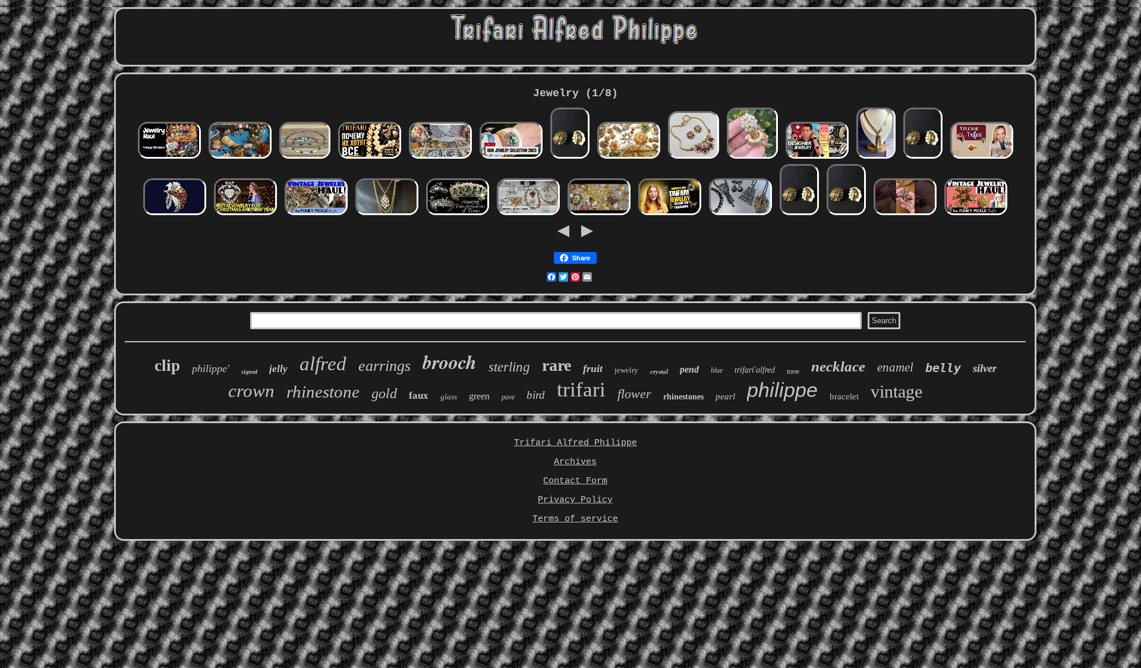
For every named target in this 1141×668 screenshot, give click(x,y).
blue (717, 370)
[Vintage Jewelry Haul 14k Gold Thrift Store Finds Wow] (975, 214)
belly (943, 368)
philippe (782, 390)
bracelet (844, 396)
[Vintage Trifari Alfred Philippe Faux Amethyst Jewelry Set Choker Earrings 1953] (693, 158)
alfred (323, 363)
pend (689, 369)
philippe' (210, 368)
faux (418, 395)
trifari (581, 389)
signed (249, 371)
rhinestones (683, 396)
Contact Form (575, 481)
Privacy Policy (575, 500)
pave (508, 397)
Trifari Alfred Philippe (575, 443)
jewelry (626, 369)
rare (556, 365)
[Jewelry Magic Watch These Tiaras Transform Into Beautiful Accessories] (457, 214)
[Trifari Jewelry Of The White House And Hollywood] (369, 158)
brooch (450, 361)
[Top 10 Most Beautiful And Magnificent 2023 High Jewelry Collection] (511, 158)
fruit (593, 368)
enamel (895, 367)
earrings (384, 365)
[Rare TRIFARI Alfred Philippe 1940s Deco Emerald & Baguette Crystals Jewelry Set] (305, 158)
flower (634, 393)
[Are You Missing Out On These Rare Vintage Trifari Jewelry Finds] (981, 158)
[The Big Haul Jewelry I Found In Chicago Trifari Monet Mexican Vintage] (440, 158)
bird (536, 395)
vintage (896, 391)
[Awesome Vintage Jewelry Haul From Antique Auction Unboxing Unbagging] (316, 214)
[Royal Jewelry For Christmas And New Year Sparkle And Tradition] (245, 214)
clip (167, 365)
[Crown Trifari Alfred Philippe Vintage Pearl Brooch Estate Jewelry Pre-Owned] (752, 158)
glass (448, 396)
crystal (659, 371)
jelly (278, 368)
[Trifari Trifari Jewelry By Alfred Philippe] (174, 214)
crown (251, 390)
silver (985, 368)
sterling (509, 367)
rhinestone (323, 391)
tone (793, 371)
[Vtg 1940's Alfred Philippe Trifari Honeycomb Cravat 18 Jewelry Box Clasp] (876, 158)
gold (384, 393)
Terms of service (575, 519)
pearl (725, 396)
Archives (575, 462)
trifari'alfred (755, 369)
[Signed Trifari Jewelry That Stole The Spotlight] (905, 214)
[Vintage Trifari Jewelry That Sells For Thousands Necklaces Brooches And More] (669, 214)
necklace (838, 366)
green (479, 396)
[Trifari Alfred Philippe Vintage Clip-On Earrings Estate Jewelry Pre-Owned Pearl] (570, 158)
